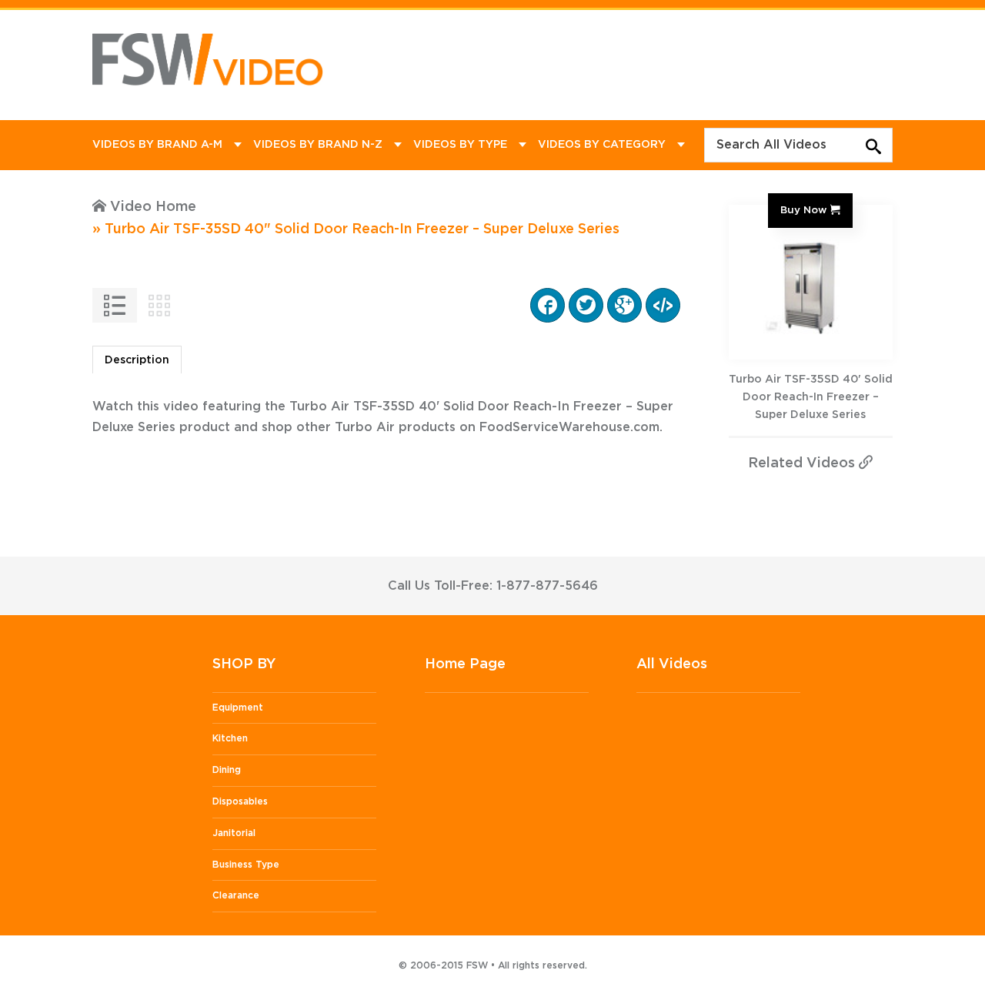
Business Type (245, 864)
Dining (226, 770)
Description (137, 360)
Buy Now (803, 210)
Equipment (237, 707)
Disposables (240, 801)
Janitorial (233, 833)
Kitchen (230, 738)
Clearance (235, 895)
